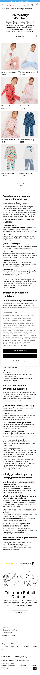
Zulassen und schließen (20, 351)
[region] (20, 337)
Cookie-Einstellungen (20, 361)
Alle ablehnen (20, 356)
